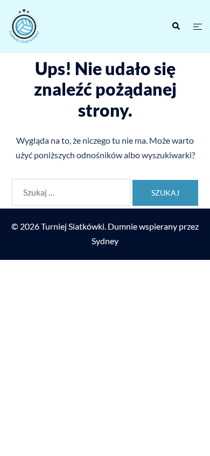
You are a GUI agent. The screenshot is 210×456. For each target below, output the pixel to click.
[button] (175, 26)
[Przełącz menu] (197, 26)
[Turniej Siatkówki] (52, 26)
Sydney (105, 241)
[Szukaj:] (71, 192)
